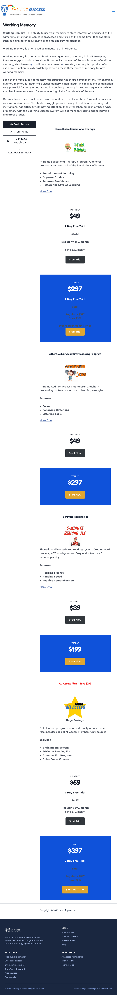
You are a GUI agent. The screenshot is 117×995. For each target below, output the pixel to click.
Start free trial (68, 960)
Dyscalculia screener (14, 960)
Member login (68, 965)
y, (32, 64)
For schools (10, 977)
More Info (46, 191)
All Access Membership (72, 957)
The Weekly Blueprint (15, 969)
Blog (64, 944)
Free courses (11, 973)
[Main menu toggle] (113, 10)
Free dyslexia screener (15, 957)
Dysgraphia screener (14, 965)
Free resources (68, 940)
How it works (68, 932)
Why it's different (70, 936)
